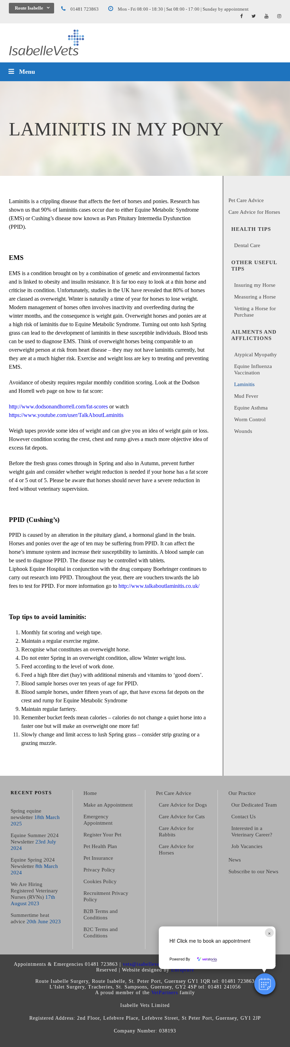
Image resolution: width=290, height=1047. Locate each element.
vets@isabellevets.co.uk (150, 964)
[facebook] (241, 16)
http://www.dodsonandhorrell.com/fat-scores (58, 406)
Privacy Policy (99, 870)
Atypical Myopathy (255, 354)
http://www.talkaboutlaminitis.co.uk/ (158, 586)
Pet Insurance (98, 858)
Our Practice (242, 793)
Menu (27, 71)
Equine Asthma (251, 408)
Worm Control (250, 419)
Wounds (243, 431)
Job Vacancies (246, 846)
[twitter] (253, 16)
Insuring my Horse (255, 285)
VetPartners (164, 992)
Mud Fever (246, 396)
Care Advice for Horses (254, 212)
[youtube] (266, 16)
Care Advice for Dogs (183, 805)
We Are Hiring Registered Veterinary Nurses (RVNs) (34, 890)
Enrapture (182, 970)
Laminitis (244, 384)
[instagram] (279, 16)
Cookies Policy (100, 881)
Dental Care (247, 245)
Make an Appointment (108, 805)
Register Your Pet (102, 834)
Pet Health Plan (100, 846)
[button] (265, 984)
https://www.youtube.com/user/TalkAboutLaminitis (66, 415)
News (234, 860)
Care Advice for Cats (182, 816)
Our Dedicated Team (254, 805)
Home (90, 793)
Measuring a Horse (255, 297)
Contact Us (243, 816)
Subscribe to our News (253, 871)
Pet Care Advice (246, 200)
